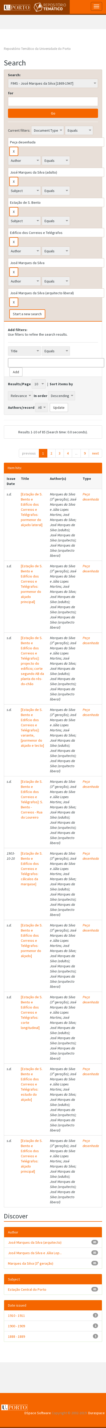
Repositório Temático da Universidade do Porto (37, 49)
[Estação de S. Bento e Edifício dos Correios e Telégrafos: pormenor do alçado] (31, 940)
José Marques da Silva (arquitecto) (34, 1242)
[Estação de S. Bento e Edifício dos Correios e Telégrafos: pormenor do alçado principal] (31, 584)
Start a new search (27, 314)
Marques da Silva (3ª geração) (30, 1263)
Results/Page (19, 384)
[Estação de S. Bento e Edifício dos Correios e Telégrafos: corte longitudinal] (31, 1012)
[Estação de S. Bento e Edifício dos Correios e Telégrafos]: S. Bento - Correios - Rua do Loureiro (32, 799)
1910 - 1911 (16, 1315)
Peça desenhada (91, 497)
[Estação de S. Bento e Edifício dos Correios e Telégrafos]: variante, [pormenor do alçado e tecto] (32, 727)
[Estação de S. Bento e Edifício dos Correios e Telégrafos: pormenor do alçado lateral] (31, 509)
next (95, 453)
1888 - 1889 (16, 1336)
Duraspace (96, 1413)
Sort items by (61, 384)
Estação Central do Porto (27, 1289)
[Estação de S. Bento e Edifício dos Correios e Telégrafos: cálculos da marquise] (31, 868)
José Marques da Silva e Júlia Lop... (35, 1253)
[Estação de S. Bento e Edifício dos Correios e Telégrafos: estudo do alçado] (31, 1084)
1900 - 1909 (16, 1326)
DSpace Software (37, 1413)
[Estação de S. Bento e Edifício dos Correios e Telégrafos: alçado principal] (31, 1156)
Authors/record (21, 407)
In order (40, 395)
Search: (14, 75)
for (10, 93)
